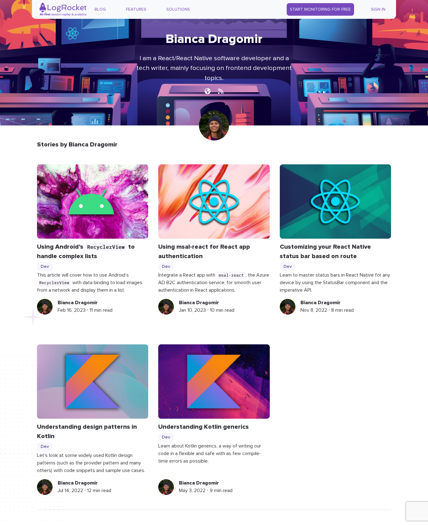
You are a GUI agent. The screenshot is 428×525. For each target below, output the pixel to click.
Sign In (378, 9)
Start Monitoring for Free (320, 9)
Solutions (178, 9)
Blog (100, 9)
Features (136, 9)
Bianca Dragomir (78, 303)
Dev (45, 266)
